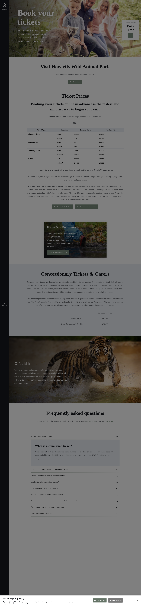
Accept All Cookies (115, 600)
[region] (70, 600)
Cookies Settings (99, 600)
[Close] (137, 600)
